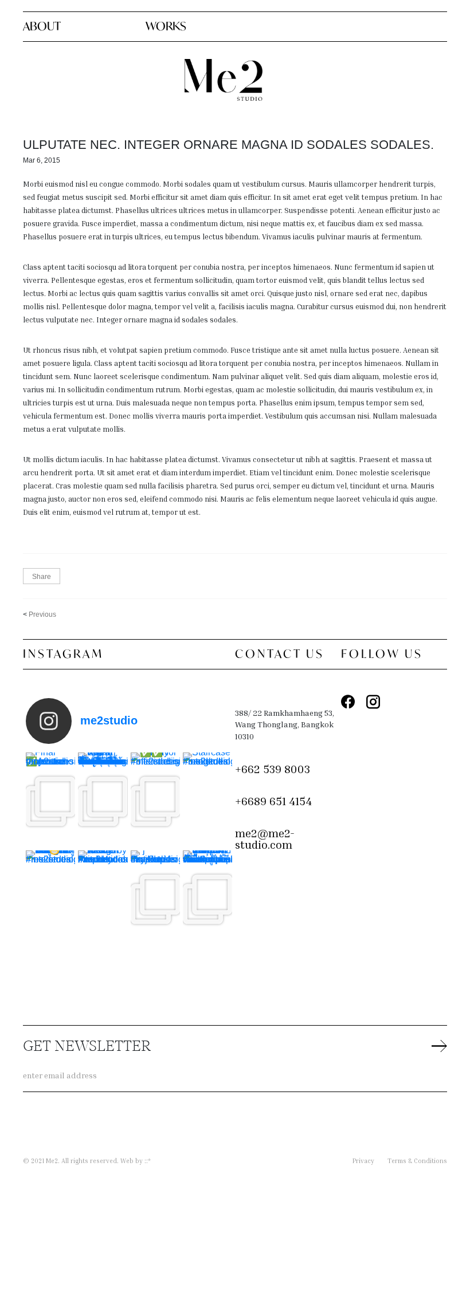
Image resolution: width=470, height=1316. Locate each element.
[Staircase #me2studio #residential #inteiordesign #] (207, 801)
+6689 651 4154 (273, 800)
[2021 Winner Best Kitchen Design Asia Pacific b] (102, 899)
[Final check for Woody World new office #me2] (155, 801)
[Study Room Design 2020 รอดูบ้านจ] (50, 899)
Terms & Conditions (417, 1160)
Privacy (363, 1160)
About (42, 26)
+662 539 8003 (272, 768)
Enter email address (60, 1075)
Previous (42, 614)
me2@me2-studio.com (265, 839)
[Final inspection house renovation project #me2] (50, 801)
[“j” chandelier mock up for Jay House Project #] (155, 899)
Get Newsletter (87, 1047)
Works (166, 26)
